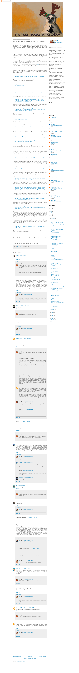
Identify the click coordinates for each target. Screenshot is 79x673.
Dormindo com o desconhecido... (56, 279)
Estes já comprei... (54, 251)
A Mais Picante (53, 200)
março (52, 318)
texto (38, 64)
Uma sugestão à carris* (54, 163)
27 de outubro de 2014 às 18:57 (27, 462)
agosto (52, 311)
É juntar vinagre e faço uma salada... (56, 139)
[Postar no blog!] (25, 246)
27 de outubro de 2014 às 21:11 (35, 548)
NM (19, 294)
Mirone (52, 169)
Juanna (17, 623)
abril (52, 316)
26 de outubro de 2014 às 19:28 (25, 321)
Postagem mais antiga (42, 656)
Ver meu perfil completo (59, 42)
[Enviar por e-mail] (24, 246)
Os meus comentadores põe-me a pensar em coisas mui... (57, 232)
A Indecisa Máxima (54, 192)
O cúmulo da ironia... (54, 263)
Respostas (19, 261)
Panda (17, 305)
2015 (51, 214)
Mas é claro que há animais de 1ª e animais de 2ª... (57, 291)
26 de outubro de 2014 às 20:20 (25, 338)
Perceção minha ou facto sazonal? (56, 136)
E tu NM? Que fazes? (54, 268)
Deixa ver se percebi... (55, 274)
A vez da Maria (53, 117)
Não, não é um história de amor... (56, 307)
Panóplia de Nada (54, 154)
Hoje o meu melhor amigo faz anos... (57, 245)
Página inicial (30, 656)
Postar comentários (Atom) (20, 661)
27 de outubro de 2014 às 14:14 (27, 596)
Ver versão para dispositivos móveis (30, 658)
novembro (53, 218)
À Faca (52, 155)
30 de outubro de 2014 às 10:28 (24, 623)
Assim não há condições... (55, 295)
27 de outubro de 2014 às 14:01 (27, 401)
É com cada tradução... (55, 271)
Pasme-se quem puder (55, 187)
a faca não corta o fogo (55, 149)
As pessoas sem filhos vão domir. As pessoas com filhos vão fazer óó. (28, 148)
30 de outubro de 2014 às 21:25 (27, 615)
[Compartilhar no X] (26, 246)
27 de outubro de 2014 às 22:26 (28, 409)
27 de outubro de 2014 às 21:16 (27, 560)
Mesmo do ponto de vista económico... (57, 259)
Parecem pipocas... (54, 258)
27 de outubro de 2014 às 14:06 (27, 456)
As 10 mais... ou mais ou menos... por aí (57, 181)
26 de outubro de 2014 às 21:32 (27, 294)
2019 (51, 208)
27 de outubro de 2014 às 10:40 (32, 517)
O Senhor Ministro (54, 195)
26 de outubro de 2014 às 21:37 (27, 351)
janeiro (52, 321)
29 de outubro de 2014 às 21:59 (27, 470)
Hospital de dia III (53, 118)
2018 (51, 209)
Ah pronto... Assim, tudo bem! (56, 275)
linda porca (53, 124)
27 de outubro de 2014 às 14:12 (27, 540)
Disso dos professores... (55, 301)
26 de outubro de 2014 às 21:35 (27, 328)
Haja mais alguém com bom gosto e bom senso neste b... (57, 244)
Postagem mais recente (17, 656)
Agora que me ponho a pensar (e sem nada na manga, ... (57, 237)
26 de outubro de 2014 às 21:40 (25, 421)
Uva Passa (52, 176)
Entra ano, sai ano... (54, 174)
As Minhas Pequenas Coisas (56, 146)
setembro (53, 309)
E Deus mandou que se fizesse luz (56, 201)
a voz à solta (53, 120)
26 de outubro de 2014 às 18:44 (24, 305)
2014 (51, 215)
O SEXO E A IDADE (54, 173)
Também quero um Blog (55, 157)
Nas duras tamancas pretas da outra (56, 125)
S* (16, 255)
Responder (18, 259)
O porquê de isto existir (54, 132)
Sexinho (17, 568)
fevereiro (52, 319)
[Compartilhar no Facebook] (27, 246)
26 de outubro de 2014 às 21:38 (28, 357)
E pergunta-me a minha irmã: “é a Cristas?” (57, 170)
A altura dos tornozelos (54, 121)
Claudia (20, 462)
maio (52, 315)
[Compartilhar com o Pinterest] (28, 246)
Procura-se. (53, 296)
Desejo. (52, 298)
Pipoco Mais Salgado (54, 142)
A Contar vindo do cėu (54, 180)
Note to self (53, 256)
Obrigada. (53, 247)
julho (52, 312)
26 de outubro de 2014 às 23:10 (23, 485)
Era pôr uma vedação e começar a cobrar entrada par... (57, 261)
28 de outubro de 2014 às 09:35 (28, 607)
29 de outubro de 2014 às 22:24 (27, 477)
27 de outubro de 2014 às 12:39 (25, 587)
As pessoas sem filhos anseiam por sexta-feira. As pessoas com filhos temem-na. (30, 76)
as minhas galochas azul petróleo (56, 131)
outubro (52, 219)
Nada (17, 485)
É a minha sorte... (54, 272)
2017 (51, 211)
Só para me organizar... (55, 299)
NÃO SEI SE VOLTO (54, 177)
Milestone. (53, 255)
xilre (51, 128)
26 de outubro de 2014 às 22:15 (28, 386)
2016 (51, 212)
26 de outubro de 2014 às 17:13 (22, 255)
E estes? (52, 248)
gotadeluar (18, 338)
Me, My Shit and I (54, 162)
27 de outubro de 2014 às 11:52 (24, 568)
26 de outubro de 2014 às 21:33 (27, 313)
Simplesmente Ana (19, 607)
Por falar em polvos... (54, 282)
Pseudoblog (53, 135)
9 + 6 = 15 (53, 267)
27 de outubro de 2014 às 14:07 (27, 493)
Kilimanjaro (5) (53, 143)
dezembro (53, 216)
